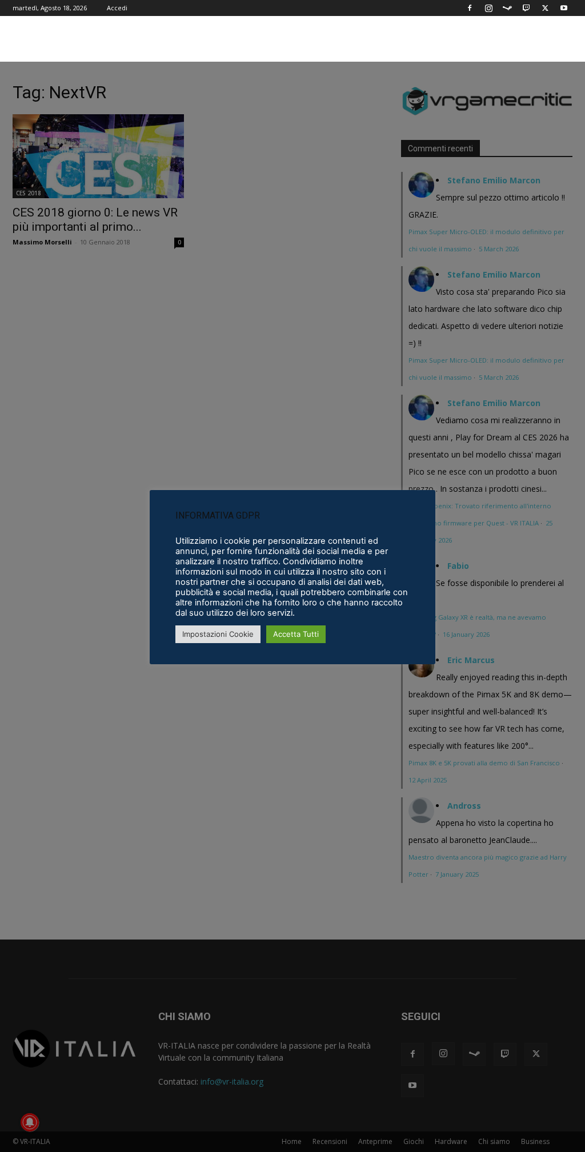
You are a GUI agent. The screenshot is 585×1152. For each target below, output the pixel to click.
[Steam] (507, 8)
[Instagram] (488, 8)
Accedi (117, 7)
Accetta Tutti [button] (296, 634)
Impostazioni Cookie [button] (218, 634)
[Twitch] (526, 8)
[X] (545, 8)
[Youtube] (563, 8)
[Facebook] (469, 8)
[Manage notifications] (30, 1122)
